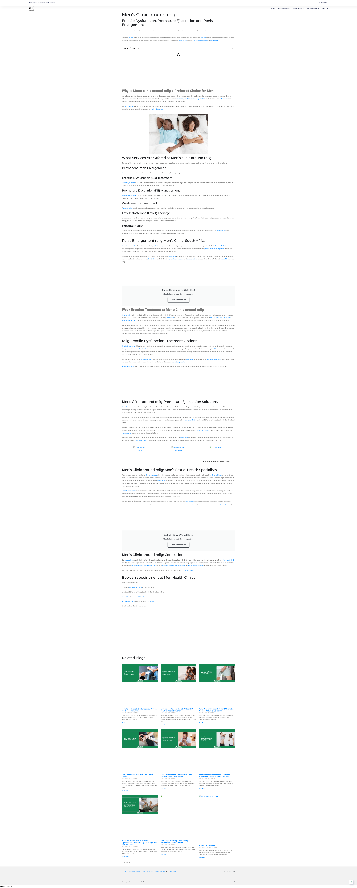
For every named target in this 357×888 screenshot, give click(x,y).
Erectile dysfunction (128, 183)
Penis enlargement (128, 173)
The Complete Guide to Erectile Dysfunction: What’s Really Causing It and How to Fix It (139, 843)
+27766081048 (188, 570)
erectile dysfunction (183, 40)
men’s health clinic (146, 359)
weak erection (127, 208)
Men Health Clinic (211, 30)
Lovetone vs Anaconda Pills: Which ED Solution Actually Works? (177, 710)
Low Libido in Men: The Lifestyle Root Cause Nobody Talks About (176, 776)
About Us (325, 8)
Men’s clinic (170, 318)
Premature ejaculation (129, 195)
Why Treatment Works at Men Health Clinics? (137, 776)
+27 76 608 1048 (229, 871)
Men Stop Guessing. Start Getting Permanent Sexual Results (174, 842)
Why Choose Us (298, 8)
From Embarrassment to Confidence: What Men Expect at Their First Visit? (214, 776)
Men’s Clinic (129, 106)
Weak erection (126, 315)
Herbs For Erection (207, 846)
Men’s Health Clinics (129, 491)
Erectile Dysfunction (128, 346)
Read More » (125, 723)
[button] (232, 48)
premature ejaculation (203, 40)
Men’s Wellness (312, 8)
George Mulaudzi (151, 475)
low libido (196, 40)
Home (273, 8)
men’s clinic (131, 37)
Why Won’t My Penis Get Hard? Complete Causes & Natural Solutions (216, 710)
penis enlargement (214, 40)
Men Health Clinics (221, 246)
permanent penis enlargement (214, 248)
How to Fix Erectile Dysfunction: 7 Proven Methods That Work (139, 710)
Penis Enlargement (128, 246)
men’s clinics (203, 37)
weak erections (192, 259)
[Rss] (234, 881)
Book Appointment (284, 8)
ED (215, 349)
